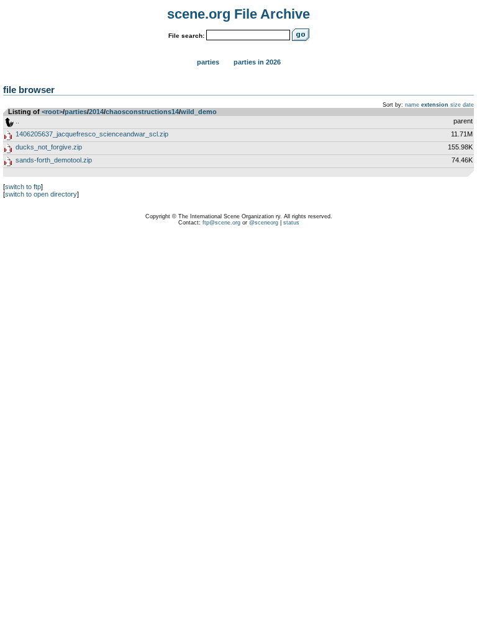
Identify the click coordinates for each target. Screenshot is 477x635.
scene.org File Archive (238, 14)
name (412, 105)
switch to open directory (41, 194)
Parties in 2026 (257, 62)
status (291, 223)
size (455, 105)
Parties (208, 62)
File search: (186, 35)
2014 (96, 111)
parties (76, 111)
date (468, 105)
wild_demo (199, 111)
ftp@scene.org (221, 223)
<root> (52, 111)
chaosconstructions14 (142, 111)
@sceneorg (263, 223)
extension (434, 105)
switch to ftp (23, 186)
